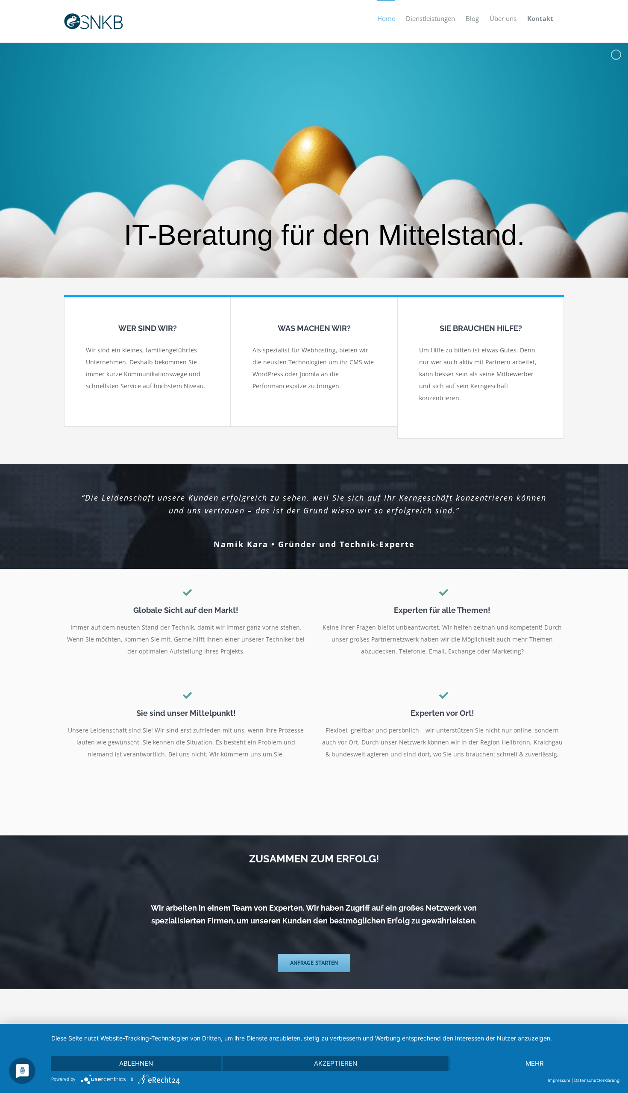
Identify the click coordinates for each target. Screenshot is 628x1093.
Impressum (559, 1080)
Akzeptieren (335, 1063)
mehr (534, 1063)
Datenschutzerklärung (596, 1080)
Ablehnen (136, 1063)
